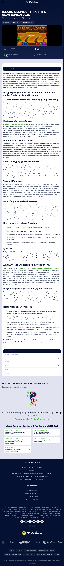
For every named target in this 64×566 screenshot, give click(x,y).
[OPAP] (12, 544)
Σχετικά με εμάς (32, 492)
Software (21, 268)
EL (31, 528)
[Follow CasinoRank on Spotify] (37, 523)
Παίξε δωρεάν (32, 35)
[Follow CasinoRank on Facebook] (21, 523)
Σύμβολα (31, 472)
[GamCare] (49, 544)
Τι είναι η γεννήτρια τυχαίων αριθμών (31, 481)
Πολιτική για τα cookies (20, 562)
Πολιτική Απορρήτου (31, 495)
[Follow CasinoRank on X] (29, 523)
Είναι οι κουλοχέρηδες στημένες (31, 469)
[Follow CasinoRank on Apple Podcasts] (41, 523)
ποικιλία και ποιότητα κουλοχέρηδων (15, 124)
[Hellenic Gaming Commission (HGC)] (3, 544)
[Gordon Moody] (24, 544)
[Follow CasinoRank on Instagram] (25, 523)
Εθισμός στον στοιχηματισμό (44, 562)
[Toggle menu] (3, 2)
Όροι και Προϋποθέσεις (8, 562)
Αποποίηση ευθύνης (31, 562)
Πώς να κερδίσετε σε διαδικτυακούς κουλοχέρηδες (31, 478)
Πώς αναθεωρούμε (32, 498)
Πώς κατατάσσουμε (31, 501)
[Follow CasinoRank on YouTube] (33, 523)
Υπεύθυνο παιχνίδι (56, 562)
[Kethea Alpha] (36, 544)
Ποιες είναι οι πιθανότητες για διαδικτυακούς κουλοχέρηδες (31, 475)
